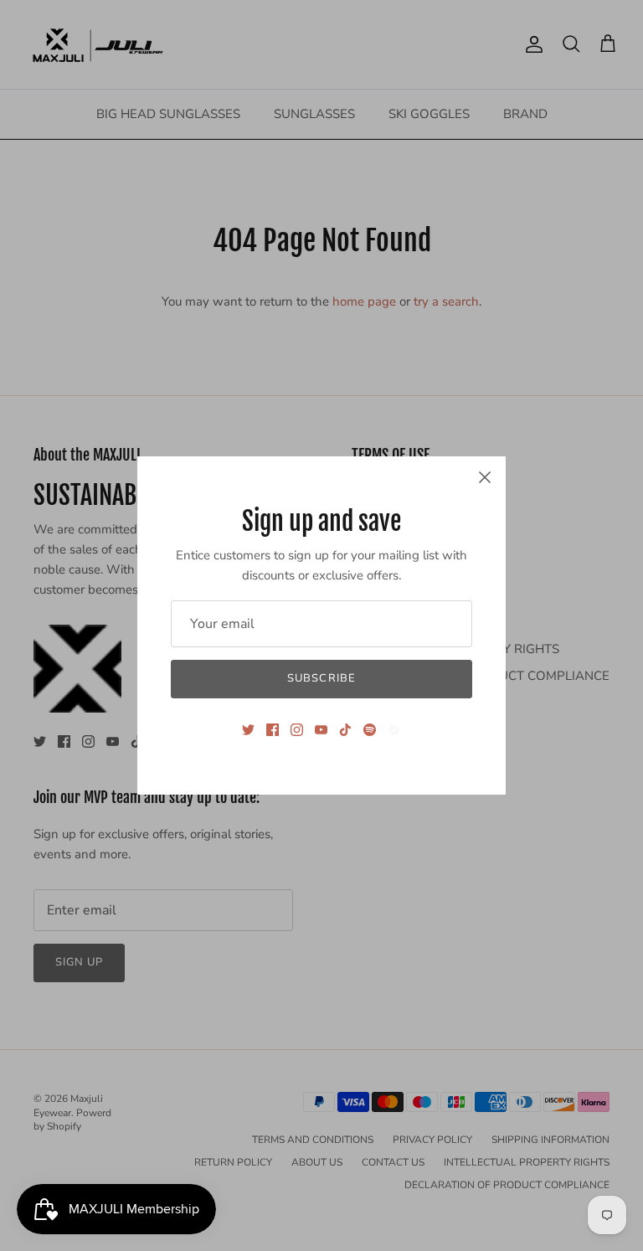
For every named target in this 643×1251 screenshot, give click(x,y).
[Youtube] (321, 729)
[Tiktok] (345, 729)
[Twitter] (248, 729)
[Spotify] (369, 729)
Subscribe (321, 678)
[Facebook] (272, 729)
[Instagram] (297, 729)
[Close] (484, 477)
